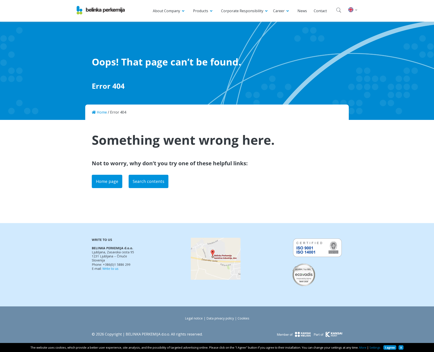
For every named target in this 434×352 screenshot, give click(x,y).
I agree (390, 347)
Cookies (243, 318)
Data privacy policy (220, 318)
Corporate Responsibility (242, 10)
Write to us (110, 269)
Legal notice (194, 318)
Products (200, 10)
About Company (166, 10)
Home (101, 112)
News (302, 10)
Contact (320, 10)
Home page (107, 181)
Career (279, 10)
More (362, 347)
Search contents (148, 181)
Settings (374, 347)
